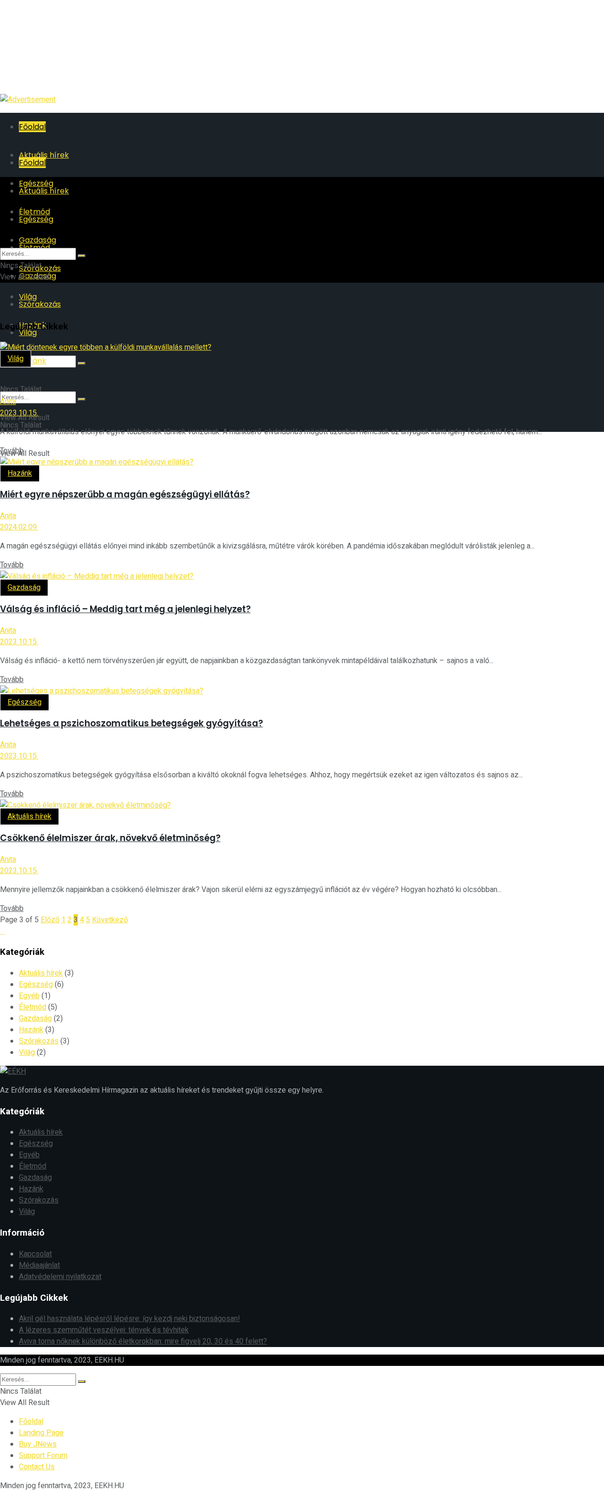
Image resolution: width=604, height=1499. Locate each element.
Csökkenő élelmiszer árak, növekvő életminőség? (110, 838)
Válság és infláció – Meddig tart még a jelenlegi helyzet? (125, 609)
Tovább (12, 450)
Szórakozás (40, 304)
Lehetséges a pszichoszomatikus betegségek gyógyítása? (131, 723)
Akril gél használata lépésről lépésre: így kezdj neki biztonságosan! (129, 1318)
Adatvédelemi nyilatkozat (60, 1276)
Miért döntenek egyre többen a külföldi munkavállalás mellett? (140, 380)
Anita (8, 401)
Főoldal (32, 126)
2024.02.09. (19, 527)
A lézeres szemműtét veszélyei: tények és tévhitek (104, 1330)
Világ (16, 358)
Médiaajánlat (39, 1265)
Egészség (25, 702)
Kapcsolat (35, 1254)
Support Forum (43, 1455)
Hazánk (32, 360)
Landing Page (41, 1433)
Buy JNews (38, 1444)
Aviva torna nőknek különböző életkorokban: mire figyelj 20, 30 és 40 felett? (143, 1341)
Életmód (32, 1007)
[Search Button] (81, 363)
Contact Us (37, 1467)
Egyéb (29, 996)
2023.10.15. (19, 413)
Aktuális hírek (29, 816)
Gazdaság (24, 587)
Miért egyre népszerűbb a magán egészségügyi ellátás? (125, 494)
